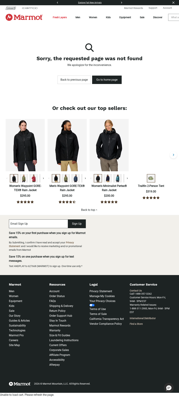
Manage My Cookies (102, 296)
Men (78, 17)
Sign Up (77, 223)
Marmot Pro (16, 335)
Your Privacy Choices (102, 301)
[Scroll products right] (173, 154)
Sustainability (17, 325)
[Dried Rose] (33, 178)
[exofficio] (29, 8)
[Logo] (24, 17)
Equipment (125, 17)
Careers (13, 340)
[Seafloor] (117, 178)
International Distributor (143, 318)
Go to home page (106, 79)
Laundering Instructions (63, 340)
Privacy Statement (101, 291)
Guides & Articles (19, 320)
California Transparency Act (107, 319)
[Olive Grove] (24, 178)
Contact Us (136, 290)
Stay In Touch (57, 320)
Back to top (88, 210)
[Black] (14, 178)
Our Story (14, 315)
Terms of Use (98, 309)
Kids (108, 17)
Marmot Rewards (59, 325)
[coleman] (12, 8)
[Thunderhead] (75, 178)
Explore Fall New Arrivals (90, 2)
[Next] (121, 2)
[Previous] (57, 2)
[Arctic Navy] (107, 178)
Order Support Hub (60, 315)
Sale (142, 17)
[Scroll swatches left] (7, 178)
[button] (169, 388)
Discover (157, 17)
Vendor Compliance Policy (106, 323)
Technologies (17, 330)
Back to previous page (74, 79)
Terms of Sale (98, 314)
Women (93, 17)
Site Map (14, 345)
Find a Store (136, 323)
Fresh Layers (60, 17)
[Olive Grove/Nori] (151, 178)
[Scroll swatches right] (43, 178)
